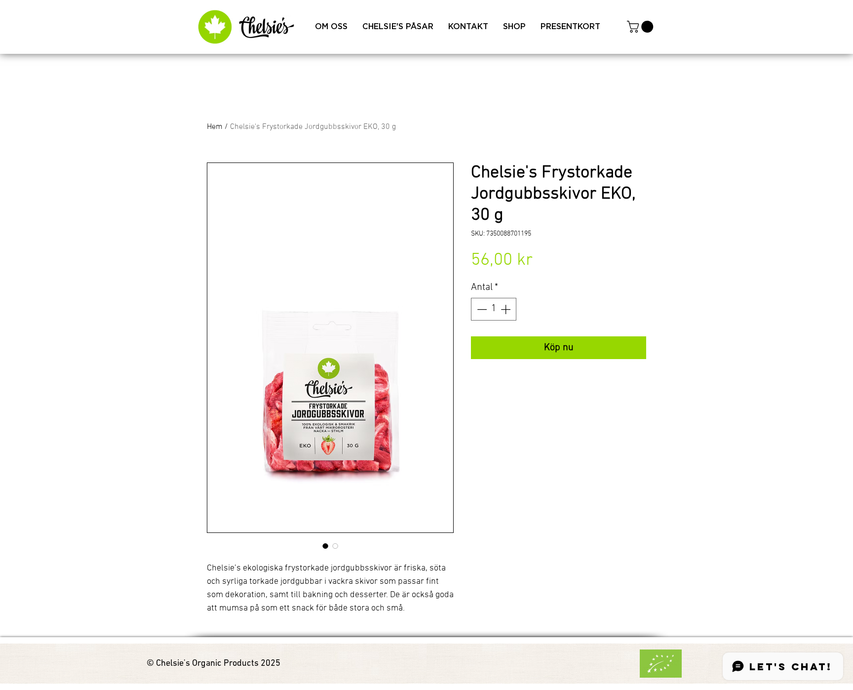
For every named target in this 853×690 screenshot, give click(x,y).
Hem (215, 127)
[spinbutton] (493, 309)
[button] (641, 27)
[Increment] (506, 309)
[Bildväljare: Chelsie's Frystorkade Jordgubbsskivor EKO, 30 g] (325, 546)
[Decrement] (480, 309)
